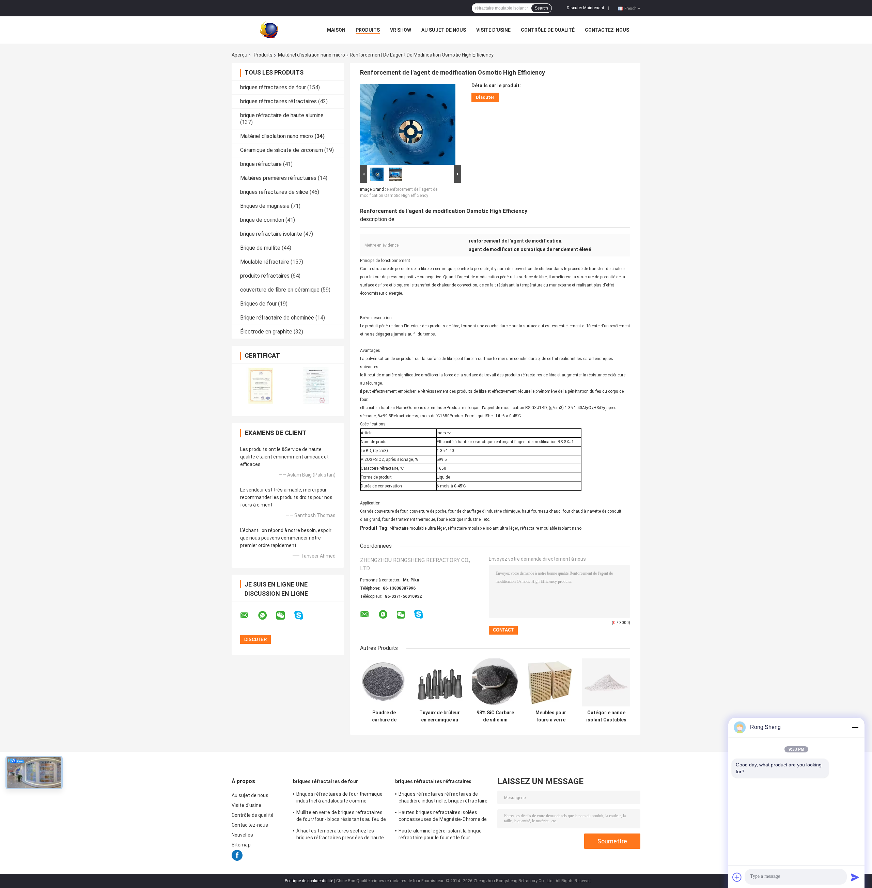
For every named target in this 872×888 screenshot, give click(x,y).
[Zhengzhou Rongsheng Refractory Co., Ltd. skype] (303, 615)
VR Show (400, 30)
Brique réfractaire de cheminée (277, 317)
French (630, 8)
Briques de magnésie (265, 206)
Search (541, 8)
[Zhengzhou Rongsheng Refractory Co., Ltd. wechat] (284, 615)
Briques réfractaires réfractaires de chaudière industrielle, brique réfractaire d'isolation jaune (443, 798)
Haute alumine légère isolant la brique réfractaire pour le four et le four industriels (440, 835)
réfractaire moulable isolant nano (550, 528)
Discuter (485, 97)
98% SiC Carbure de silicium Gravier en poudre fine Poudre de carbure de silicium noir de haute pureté (495, 716)
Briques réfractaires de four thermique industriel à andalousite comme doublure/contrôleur (339, 798)
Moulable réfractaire (264, 262)
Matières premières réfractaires (278, 178)
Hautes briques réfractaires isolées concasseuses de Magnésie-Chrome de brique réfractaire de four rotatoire (443, 817)
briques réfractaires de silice (274, 192)
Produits (368, 30)
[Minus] (855, 727)
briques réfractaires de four (273, 87)
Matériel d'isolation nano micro (311, 55)
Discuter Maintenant (585, 7)
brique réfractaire (261, 164)
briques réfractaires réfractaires (278, 101)
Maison (336, 30)
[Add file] (737, 877)
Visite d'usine (493, 30)
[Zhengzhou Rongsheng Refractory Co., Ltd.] (269, 29)
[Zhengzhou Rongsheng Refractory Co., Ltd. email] (248, 615)
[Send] (855, 877)
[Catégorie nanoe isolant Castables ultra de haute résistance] (606, 682)
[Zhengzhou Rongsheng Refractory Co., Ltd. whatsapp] (266, 615)
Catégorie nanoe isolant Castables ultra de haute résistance (606, 716)
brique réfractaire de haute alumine (282, 115)
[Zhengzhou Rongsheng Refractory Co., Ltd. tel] (437, 621)
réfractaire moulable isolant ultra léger (483, 528)
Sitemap (241, 844)
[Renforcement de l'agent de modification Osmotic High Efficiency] (407, 123)
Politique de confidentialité (309, 880)
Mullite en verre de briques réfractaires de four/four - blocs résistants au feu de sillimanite (341, 817)
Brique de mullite (260, 248)
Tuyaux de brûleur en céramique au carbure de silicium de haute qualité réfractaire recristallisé (439, 716)
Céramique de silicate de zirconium (281, 150)
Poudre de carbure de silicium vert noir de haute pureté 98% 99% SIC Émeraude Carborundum (384, 716)
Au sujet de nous (443, 30)
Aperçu (239, 55)
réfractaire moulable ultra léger (418, 528)
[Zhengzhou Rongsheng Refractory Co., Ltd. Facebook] (237, 859)
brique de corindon (262, 220)
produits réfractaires (265, 275)
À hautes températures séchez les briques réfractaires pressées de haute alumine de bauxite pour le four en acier (340, 835)
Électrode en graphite (266, 331)
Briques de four (258, 303)
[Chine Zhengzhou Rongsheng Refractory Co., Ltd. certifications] (260, 385)
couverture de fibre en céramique (280, 289)
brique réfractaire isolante (271, 234)
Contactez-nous (607, 30)
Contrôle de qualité (548, 30)
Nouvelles (242, 835)
